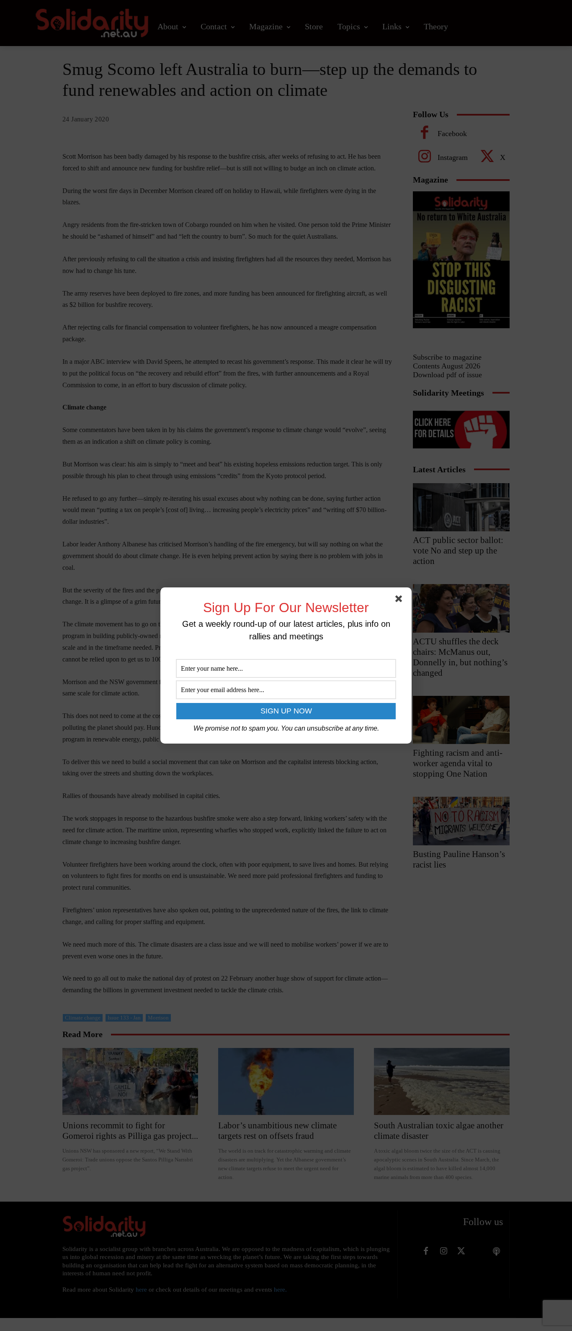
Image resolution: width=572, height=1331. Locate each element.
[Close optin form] (400, 600)
